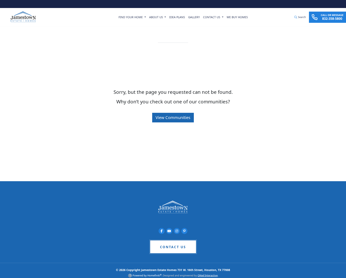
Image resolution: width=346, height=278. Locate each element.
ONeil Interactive (208, 275)
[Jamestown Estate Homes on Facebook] (162, 231)
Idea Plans (177, 17)
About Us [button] (156, 17)
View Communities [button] (173, 117)
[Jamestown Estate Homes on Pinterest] (184, 231)
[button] (300, 17)
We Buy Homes (237, 17)
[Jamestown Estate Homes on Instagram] (177, 231)
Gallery (194, 17)
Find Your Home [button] (131, 17)
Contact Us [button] (212, 17)
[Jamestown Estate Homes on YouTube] (169, 231)
